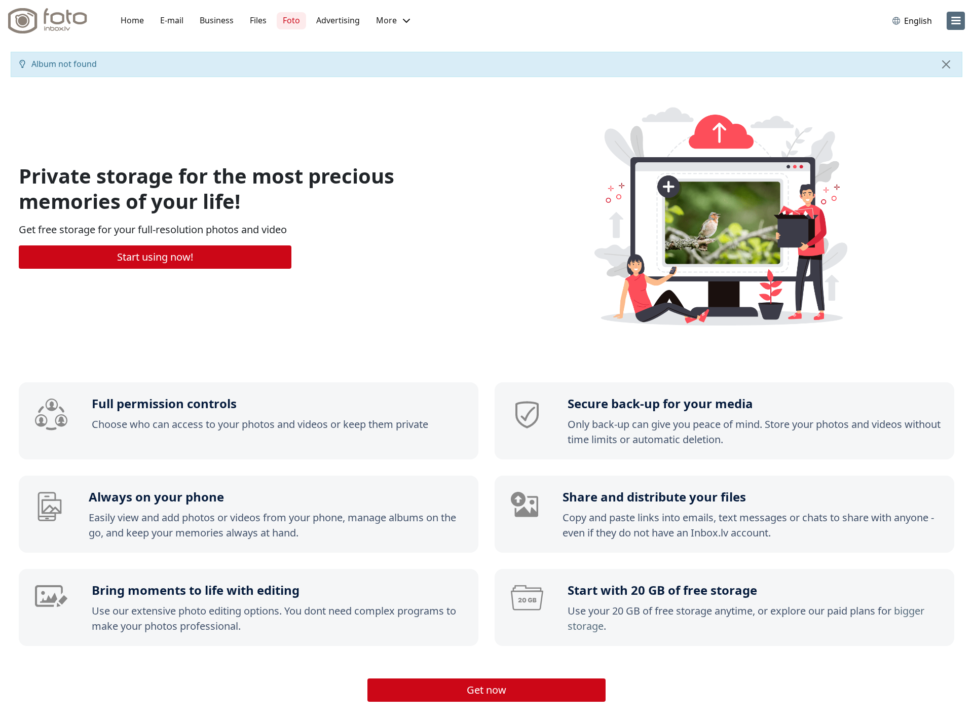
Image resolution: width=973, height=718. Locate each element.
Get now (486, 690)
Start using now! (155, 257)
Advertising (338, 20)
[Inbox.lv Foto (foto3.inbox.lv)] (53, 20)
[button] (393, 20)
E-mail (171, 20)
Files (258, 20)
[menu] (956, 21)
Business (217, 20)
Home (132, 20)
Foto (291, 20)
